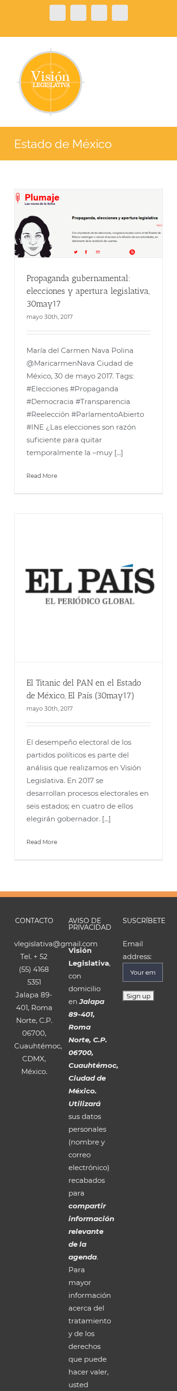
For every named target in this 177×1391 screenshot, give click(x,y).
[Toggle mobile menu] (159, 53)
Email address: (137, 950)
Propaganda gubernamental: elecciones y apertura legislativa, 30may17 (88, 291)
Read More (41, 475)
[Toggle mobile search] (142, 53)
